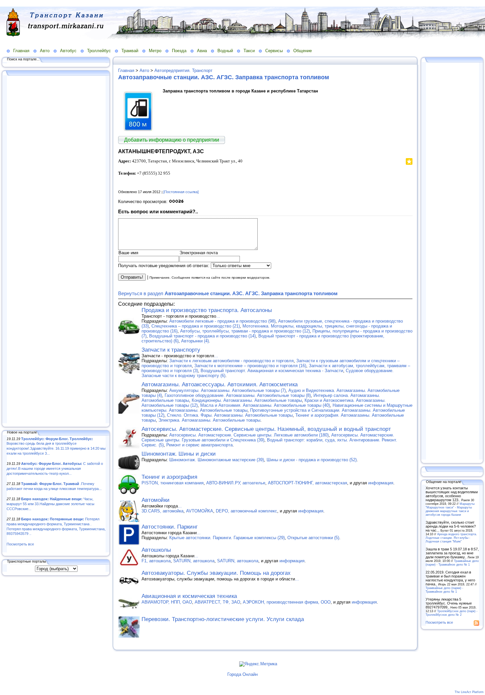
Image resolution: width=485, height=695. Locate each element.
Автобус (68, 50)
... (218, 316)
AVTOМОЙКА (199, 510)
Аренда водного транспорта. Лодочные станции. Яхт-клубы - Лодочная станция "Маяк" (451, 537)
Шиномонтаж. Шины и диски (179, 454)
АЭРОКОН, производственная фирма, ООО (287, 602)
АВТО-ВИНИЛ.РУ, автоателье (235, 482)
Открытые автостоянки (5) (313, 537)
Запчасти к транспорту (171, 350)
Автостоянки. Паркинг (170, 527)
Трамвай (129, 50)
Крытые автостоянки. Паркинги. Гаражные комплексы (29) (227, 537)
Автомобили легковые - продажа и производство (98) (222, 321)
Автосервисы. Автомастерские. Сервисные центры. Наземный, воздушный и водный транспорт (266, 429)
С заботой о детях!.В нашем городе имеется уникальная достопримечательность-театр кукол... (55, 468)
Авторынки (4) (195, 340)
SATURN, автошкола (193, 560)
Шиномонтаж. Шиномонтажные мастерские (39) (216, 459)
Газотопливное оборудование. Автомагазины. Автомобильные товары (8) (238, 395)
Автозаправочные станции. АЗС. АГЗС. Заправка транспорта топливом (223, 77)
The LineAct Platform (469, 692)
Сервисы (274, 50)
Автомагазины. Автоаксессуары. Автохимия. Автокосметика (220, 384)
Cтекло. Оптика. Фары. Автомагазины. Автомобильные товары (230, 415)
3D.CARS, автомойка (162, 510)
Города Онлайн (242, 674)
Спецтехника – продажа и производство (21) (195, 326)
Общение (302, 50)
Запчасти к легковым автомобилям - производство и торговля (231, 360)
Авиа (202, 50)
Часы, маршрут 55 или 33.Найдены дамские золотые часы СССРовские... (50, 503)
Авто (44, 50)
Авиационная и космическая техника (189, 596)
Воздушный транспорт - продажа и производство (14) (202, 335)
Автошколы (156, 550)
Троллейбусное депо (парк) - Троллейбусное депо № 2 (451, 612)
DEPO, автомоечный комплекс (246, 510)
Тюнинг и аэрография (169, 477)
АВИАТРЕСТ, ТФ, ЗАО (217, 602)
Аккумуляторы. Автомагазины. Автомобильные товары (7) (227, 390)
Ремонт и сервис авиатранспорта (199, 444)
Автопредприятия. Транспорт (183, 70)
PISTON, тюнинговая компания (173, 482)
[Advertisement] (56, 250)
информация (380, 482)
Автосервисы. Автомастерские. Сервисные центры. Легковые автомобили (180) (249, 435)
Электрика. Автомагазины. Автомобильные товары (209, 420)
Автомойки (156, 500)
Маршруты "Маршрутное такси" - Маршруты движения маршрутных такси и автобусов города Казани (450, 509)
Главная (21, 50)
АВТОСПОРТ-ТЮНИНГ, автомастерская (307, 482)
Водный (225, 50)
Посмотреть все (20, 544)
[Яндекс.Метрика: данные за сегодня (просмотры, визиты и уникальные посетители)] (258, 664)
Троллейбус (99, 50)
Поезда (179, 50)
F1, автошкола (156, 560)
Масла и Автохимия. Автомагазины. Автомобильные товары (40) (265, 405)
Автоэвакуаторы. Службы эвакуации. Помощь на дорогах (216, 573)
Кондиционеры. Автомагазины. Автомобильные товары (247, 400)
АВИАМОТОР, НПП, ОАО (167, 602)
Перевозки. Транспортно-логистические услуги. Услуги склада (223, 619)
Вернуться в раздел (228, 293)
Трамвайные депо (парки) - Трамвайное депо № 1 (452, 562)
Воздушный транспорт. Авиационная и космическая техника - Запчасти (272, 370)
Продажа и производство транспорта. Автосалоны (207, 310)
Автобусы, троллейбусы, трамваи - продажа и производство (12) (245, 331)
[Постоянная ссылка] (181, 192)
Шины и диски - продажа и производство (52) (312, 459)
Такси (249, 50)
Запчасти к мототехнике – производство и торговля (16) (250, 365)
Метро (155, 50)
